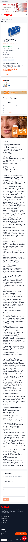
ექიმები (2, 524)
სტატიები (3, 525)
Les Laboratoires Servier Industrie (16, 53)
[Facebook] (24, 1)
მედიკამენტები (9, 19)
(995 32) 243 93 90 (9, 108)
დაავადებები (4, 520)
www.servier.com (8, 112)
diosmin (5, 59)
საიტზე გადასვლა (8, 74)
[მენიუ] (2, 15)
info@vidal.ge (5, 1)
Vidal (14, 539)
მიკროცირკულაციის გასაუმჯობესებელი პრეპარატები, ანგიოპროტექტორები (10, 69)
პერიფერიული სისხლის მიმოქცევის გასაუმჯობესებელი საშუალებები (13, 67)
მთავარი (3, 19)
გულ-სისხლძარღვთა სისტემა (9, 65)
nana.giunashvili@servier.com (11, 110)
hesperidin (11, 59)
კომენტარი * (5, 489)
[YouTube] (26, 1)
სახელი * (5, 484)
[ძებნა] (26, 15)
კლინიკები (3, 522)
